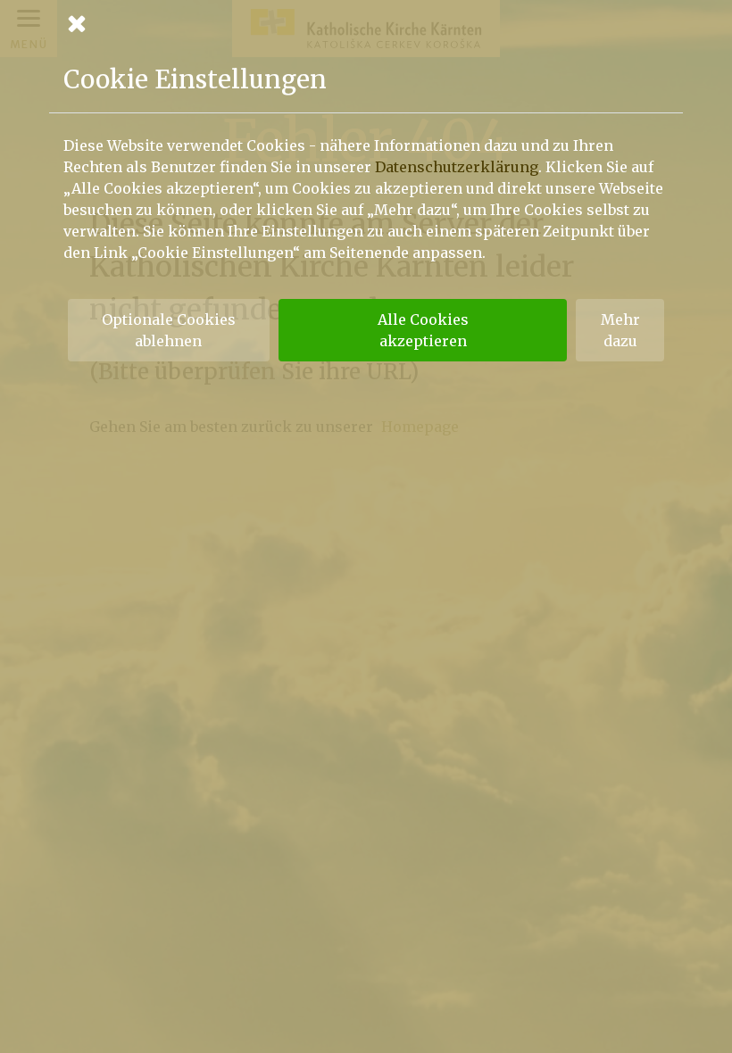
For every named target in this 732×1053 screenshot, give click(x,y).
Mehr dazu (620, 330)
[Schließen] (366, 23)
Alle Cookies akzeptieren (423, 330)
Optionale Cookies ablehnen (169, 330)
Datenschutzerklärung (456, 167)
